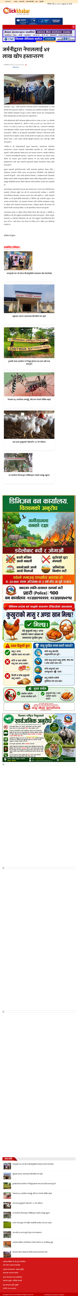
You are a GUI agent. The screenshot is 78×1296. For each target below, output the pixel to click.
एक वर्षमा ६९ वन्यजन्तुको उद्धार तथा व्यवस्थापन (27, 1232)
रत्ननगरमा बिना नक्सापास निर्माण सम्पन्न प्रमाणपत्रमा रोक (29, 1252)
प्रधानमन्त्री (22, 1)
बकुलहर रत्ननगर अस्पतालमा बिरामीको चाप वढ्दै (29, 316)
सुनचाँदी (41, 1)
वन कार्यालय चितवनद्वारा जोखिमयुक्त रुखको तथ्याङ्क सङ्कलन (29, 475)
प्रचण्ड (16, 1)
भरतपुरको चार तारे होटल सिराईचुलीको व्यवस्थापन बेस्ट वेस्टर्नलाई (29, 273)
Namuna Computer (58, 1295)
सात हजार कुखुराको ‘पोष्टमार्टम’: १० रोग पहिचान (29, 442)
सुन (36, 1)
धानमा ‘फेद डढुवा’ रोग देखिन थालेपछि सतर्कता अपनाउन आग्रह (31, 1222)
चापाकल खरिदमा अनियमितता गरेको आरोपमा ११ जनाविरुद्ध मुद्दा (32, 1242)
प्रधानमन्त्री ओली (30, 1)
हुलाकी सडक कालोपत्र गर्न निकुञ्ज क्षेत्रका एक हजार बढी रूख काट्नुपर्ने (29, 363)
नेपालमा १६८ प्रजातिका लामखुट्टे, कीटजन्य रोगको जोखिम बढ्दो (29, 399)
